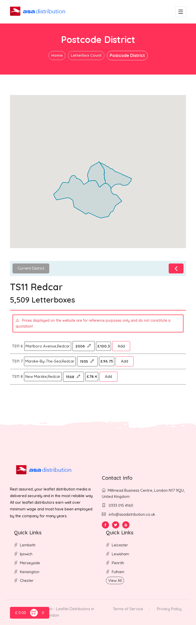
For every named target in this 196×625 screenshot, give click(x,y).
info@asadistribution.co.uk (132, 514)
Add (121, 346)
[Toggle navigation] (180, 11)
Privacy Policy (169, 608)
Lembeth (27, 545)
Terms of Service (128, 608)
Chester (27, 580)
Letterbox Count (86, 55)
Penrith (118, 562)
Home (57, 55)
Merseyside (30, 562)
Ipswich (26, 553)
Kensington (29, 571)
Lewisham (120, 553)
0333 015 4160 (120, 505)
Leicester (120, 545)
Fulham (118, 571)
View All (115, 580)
